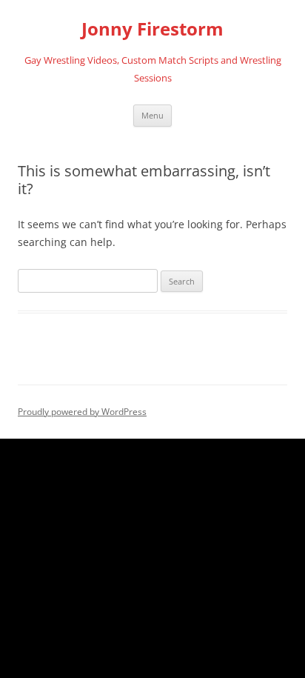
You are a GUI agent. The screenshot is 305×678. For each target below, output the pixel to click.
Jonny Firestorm (152, 29)
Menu (152, 115)
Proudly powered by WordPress (82, 411)
